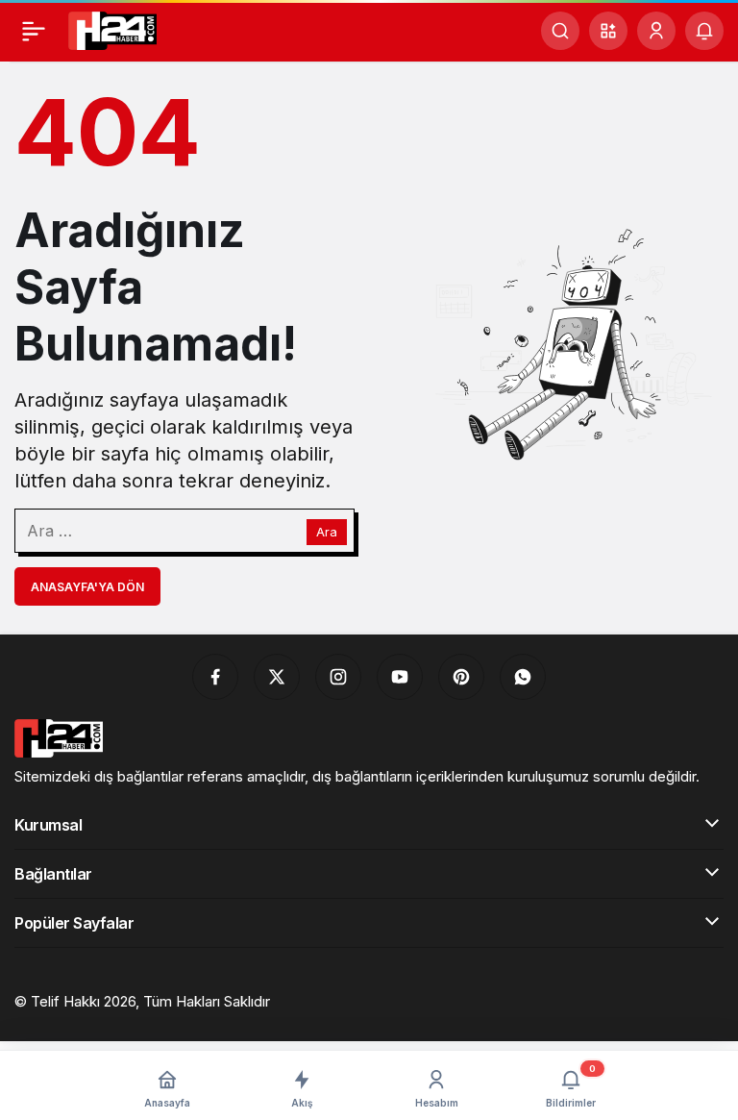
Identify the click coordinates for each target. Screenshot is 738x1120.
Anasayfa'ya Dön (87, 587)
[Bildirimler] (704, 31)
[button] (608, 31)
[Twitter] (277, 677)
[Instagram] (338, 677)
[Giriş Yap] (656, 31)
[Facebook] (215, 677)
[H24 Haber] (112, 28)
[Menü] (33, 31)
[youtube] (400, 677)
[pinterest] (461, 677)
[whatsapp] (523, 677)
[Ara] (560, 31)
